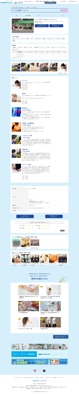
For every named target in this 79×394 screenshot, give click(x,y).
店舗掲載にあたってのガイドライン (59, 377)
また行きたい (64, 10)
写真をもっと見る (62, 73)
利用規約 (41, 377)
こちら (44, 388)
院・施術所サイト (48, 377)
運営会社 (37, 377)
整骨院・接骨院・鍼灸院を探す (42, 1)
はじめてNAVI (63, 1)
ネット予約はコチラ (41, 25)
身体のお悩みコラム (73, 1)
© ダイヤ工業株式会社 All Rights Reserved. (39, 391)
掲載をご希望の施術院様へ (50, 2)
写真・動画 (28, 15)
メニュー (39, 15)
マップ (62, 15)
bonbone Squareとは (28, 1)
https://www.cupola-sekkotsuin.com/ (37, 208)
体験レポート (54, 1)
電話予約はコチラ (54, 216)
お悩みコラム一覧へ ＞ (60, 336)
